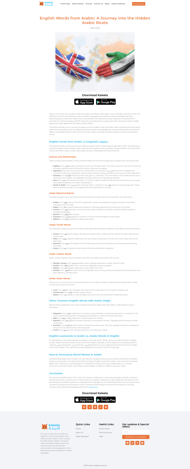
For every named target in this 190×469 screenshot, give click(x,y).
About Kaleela (78, 4)
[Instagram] (132, 443)
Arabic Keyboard (118, 4)
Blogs (107, 4)
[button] (84, 407)
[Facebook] (127, 443)
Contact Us (98, 4)
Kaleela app (93, 387)
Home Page (65, 4)
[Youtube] (142, 443)
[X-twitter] (137, 443)
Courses (89, 4)
